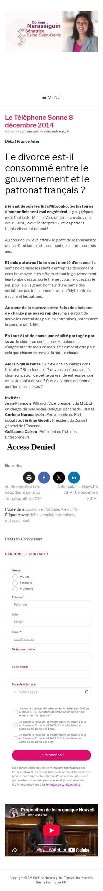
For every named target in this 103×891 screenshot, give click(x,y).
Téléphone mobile (23, 649)
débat (35, 515)
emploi (47, 515)
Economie (34, 509)
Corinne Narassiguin (51, 62)
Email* (16, 632)
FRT (65, 882)
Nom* (16, 614)
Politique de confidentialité (63, 784)
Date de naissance (24, 684)
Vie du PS (69, 509)
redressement (17, 520)
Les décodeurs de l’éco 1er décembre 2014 (23, 492)
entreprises (64, 515)
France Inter (28, 141)
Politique (51, 509)
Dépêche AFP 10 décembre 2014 (78, 492)
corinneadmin (30, 131)
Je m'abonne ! (52, 755)
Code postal (20, 667)
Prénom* (18, 597)
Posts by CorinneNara (23, 539)
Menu (54, 97)
